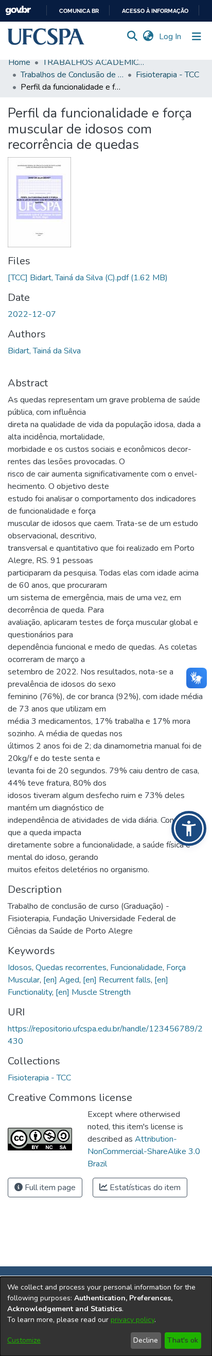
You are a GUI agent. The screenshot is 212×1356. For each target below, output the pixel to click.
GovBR (18, 10)
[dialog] (106, 1316)
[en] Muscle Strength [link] (93, 992)
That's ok (182, 1340)
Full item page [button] (49, 1187)
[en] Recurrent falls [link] (117, 980)
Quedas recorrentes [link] (71, 967)
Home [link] (19, 62)
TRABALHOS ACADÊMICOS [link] (94, 62)
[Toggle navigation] (196, 36)
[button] (46, 36)
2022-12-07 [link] (32, 314)
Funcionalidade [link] (136, 967)
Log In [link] (170, 36)
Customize (24, 1340)
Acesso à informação (155, 11)
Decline (145, 1340)
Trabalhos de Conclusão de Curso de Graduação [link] (72, 74)
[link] (88, 277)
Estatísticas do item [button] (144, 1187)
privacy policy (132, 1320)
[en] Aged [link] (61, 980)
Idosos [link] (20, 967)
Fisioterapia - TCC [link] (167, 74)
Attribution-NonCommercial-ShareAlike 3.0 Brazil (143, 1151)
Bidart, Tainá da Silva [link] (44, 351)
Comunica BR (79, 11)
